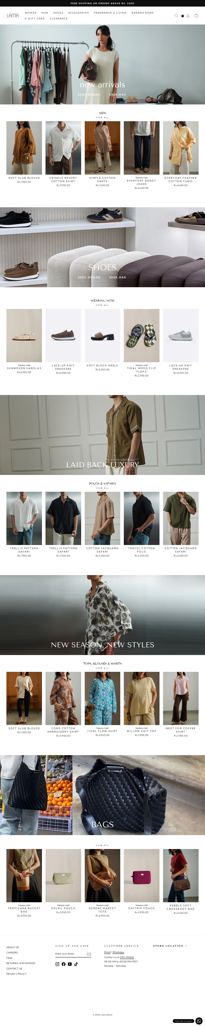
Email (107, 952)
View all (102, 117)
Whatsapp (118, 952)
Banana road (143, 12)
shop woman (89, 94)
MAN (45, 12)
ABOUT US (12, 947)
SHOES (58, 12)
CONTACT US (14, 968)
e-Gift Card (35, 18)
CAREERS (12, 952)
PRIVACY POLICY (16, 973)
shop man (117, 94)
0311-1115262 (127, 957)
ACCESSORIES (78, 12)
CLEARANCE (59, 18)
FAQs (9, 957)
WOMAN (31, 12)
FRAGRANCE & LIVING (110, 12)
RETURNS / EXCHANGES (20, 963)
